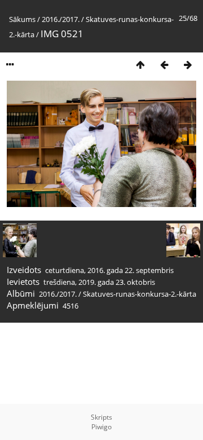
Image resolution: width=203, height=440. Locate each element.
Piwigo (101, 427)
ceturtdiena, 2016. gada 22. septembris (109, 270)
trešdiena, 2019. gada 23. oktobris (99, 282)
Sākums (22, 19)
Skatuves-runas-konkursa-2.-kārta (139, 294)
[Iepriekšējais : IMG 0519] (164, 64)
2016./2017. (61, 19)
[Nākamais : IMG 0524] (188, 64)
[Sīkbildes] (140, 64)
